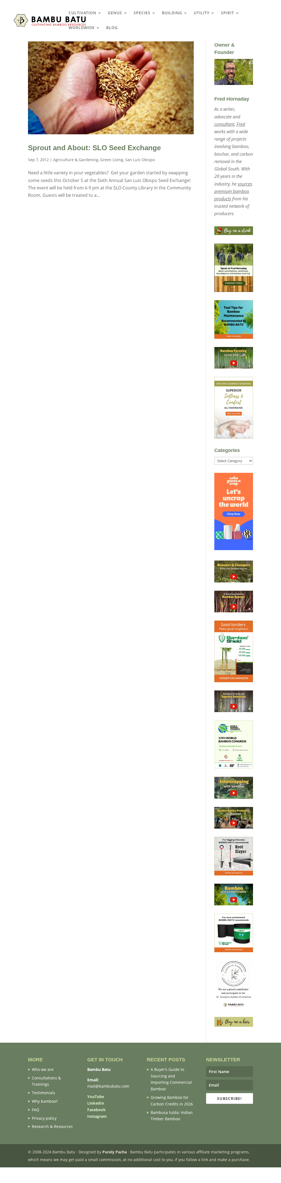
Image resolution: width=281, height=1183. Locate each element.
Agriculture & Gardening (75, 159)
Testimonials (43, 1092)
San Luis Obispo (140, 159)
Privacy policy (44, 1118)
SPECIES (142, 13)
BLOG (112, 28)
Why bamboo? (45, 1101)
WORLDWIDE (82, 28)
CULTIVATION (82, 13)
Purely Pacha (114, 1151)
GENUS (115, 13)
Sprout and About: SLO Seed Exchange (94, 148)
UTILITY (201, 13)
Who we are (43, 1069)
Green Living (111, 159)
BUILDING (172, 13)
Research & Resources (52, 1126)
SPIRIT (227, 13)
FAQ (35, 1109)
